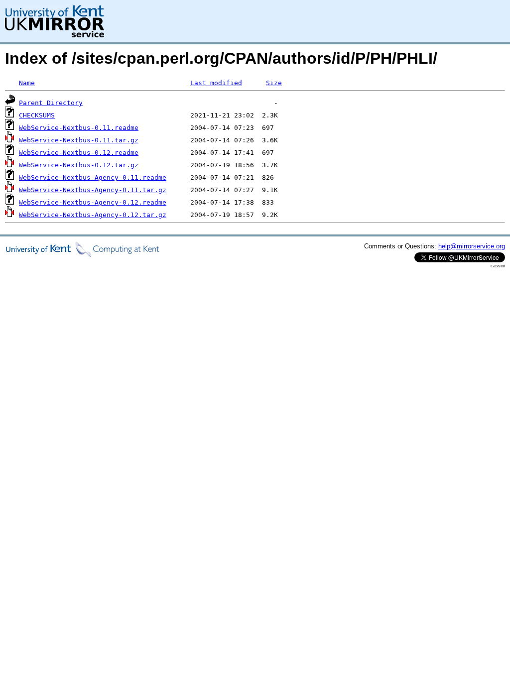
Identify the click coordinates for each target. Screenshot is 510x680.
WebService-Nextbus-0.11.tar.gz (78, 140)
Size (274, 83)
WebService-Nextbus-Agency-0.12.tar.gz (92, 215)
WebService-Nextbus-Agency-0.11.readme (92, 177)
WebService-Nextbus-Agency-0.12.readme (92, 202)
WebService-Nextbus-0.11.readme (78, 127)
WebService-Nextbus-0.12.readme (78, 152)
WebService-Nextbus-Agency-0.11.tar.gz (92, 190)
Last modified (216, 83)
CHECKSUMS (37, 115)
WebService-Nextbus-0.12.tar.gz (78, 165)
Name (27, 83)
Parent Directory (51, 103)
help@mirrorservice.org (471, 246)
